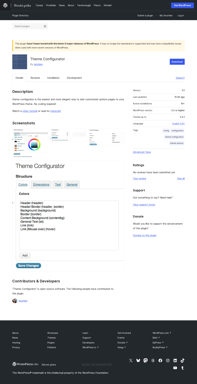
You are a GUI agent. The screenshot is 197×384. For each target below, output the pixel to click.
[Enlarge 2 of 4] (82, 132)
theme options (176, 143)
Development (74, 77)
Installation (53, 77)
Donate (123, 342)
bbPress (158, 342)
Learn (85, 333)
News (15, 337)
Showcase (52, 333)
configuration (177, 130)
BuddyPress (160, 347)
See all (181, 178)
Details (19, 77)
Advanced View (142, 152)
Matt (156, 337)
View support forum (144, 204)
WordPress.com (162, 333)
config (166, 130)
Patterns (51, 347)
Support (180, 77)
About (15, 333)
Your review (139, 178)
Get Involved (124, 333)
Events (121, 337)
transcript (55, 111)
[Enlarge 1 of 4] (43, 132)
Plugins (51, 342)
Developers (88, 342)
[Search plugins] (45, 26)
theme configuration (174, 137)
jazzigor (38, 64)
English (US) (178, 123)
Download (177, 61)
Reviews (35, 77)
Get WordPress (182, 5)
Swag (122, 347)
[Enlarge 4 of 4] (120, 164)
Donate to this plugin (145, 235)
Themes (51, 337)
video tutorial (29, 111)
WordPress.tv (90, 347)
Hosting (16, 342)
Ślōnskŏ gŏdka (49, 364)
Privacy (16, 347)
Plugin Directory (20, 15)
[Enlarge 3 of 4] (120, 132)
